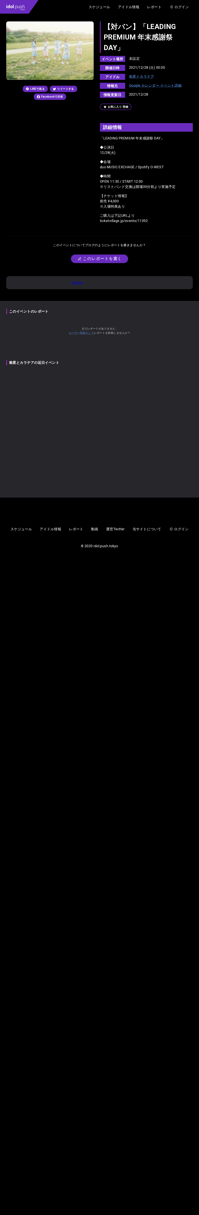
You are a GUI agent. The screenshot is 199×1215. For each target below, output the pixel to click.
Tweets (77, 283)
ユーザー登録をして (81, 332)
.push (15, 7)
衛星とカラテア (141, 76)
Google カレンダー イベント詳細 (155, 85)
